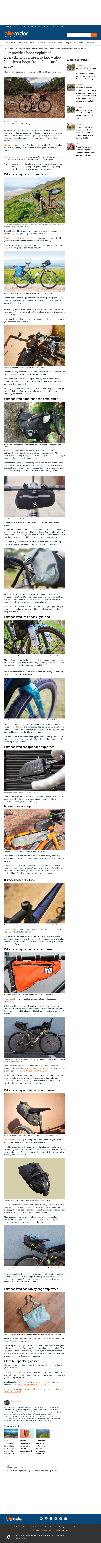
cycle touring (48, 231)
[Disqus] (36, 1488)
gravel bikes (14, 727)
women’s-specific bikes (38, 1068)
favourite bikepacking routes (36, 1389)
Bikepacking (9, 145)
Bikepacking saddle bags (14, 1140)
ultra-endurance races (18, 157)
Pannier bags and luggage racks (17, 238)
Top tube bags (10, 929)
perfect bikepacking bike (43, 1382)
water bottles (26, 1071)
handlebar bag (12, 450)
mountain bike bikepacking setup (32, 1384)
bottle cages (41, 1071)
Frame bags (9, 999)
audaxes (35, 458)
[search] (94, 35)
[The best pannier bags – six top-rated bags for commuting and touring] (27, 1433)
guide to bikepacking (16, 1372)
